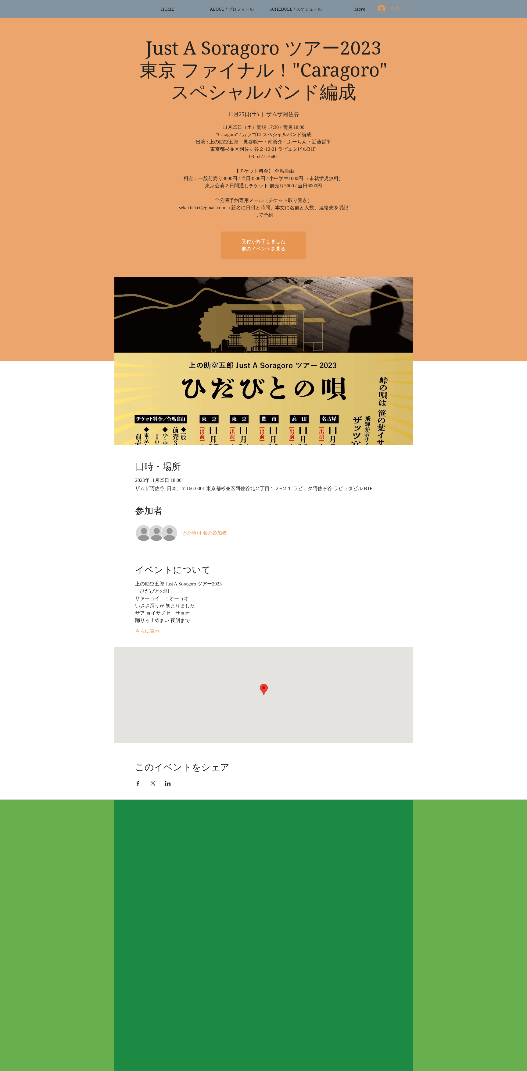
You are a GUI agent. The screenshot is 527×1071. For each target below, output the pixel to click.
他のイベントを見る (263, 248)
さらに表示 (147, 631)
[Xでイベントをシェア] (153, 783)
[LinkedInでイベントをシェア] (168, 783)
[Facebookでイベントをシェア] (138, 783)
